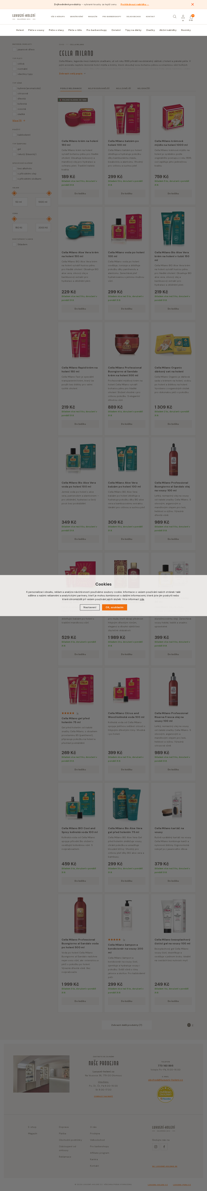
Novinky (186, 30)
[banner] (23, 16)
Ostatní (116, 30)
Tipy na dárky (133, 30)
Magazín (92, 17)
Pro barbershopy (112, 17)
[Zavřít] (192, 4)
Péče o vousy (36, 30)
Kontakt (150, 17)
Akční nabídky (168, 30)
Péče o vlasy (56, 30)
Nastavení (89, 607)
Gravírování (76, 17)
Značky (150, 30)
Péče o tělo (75, 30)
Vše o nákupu (58, 17)
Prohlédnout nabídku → (135, 4)
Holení (20, 30)
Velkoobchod (133, 17)
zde (142, 599)
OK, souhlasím (114, 607)
